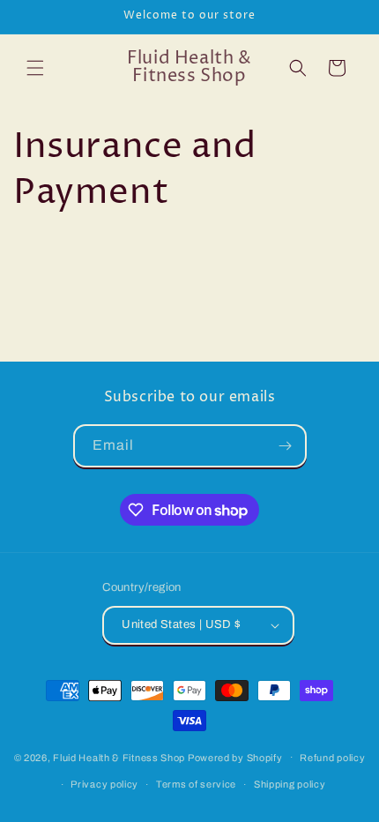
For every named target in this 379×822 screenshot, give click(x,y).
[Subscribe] (285, 445)
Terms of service (196, 784)
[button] (35, 68)
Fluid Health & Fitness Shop (119, 756)
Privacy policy (104, 784)
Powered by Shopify (235, 756)
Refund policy (332, 757)
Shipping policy (290, 784)
